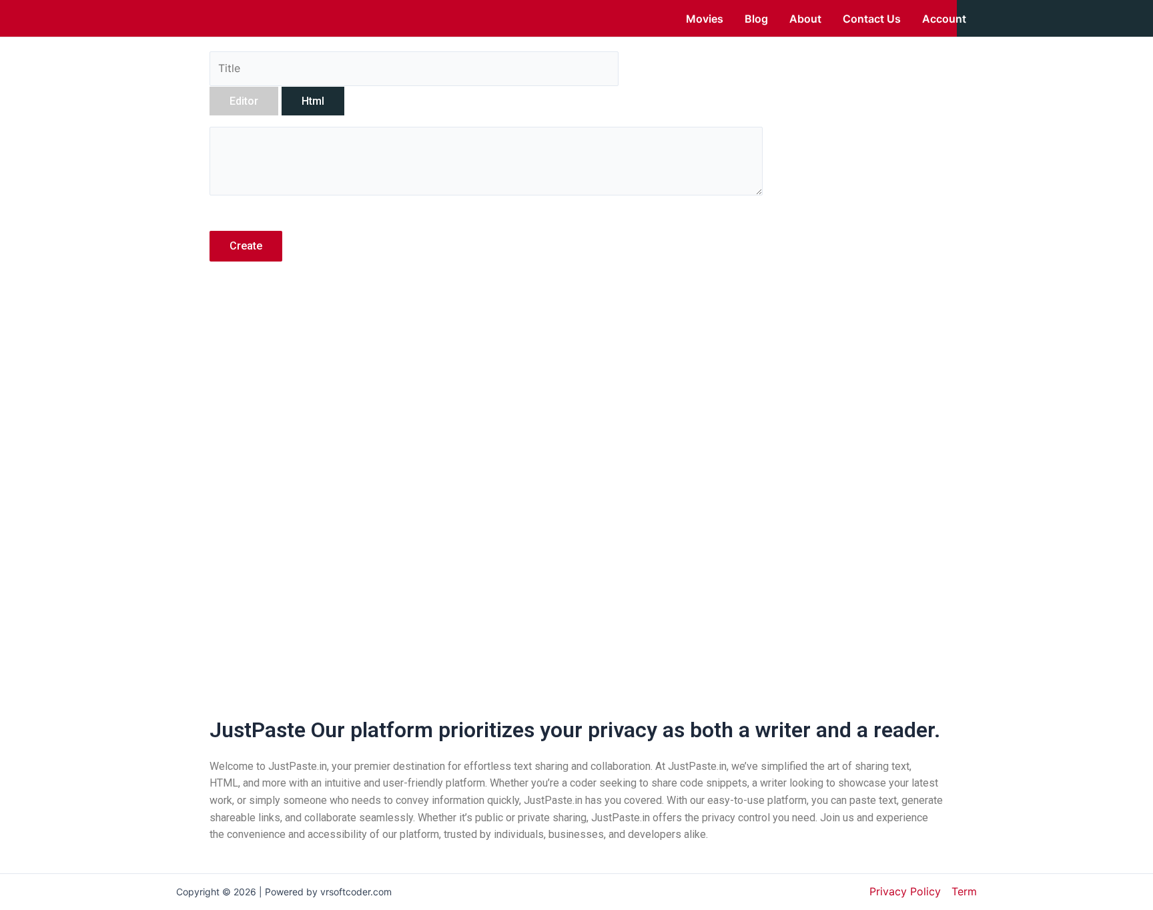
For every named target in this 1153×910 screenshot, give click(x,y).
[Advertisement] (486, 389)
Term (964, 891)
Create (246, 246)
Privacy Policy (905, 891)
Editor (244, 101)
